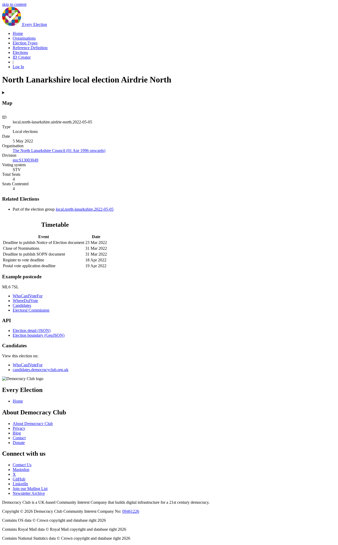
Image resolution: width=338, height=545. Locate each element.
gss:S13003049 (25, 160)
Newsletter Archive (29, 493)
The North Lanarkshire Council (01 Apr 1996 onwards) (59, 150)
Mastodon (21, 469)
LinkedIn (20, 484)
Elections (20, 52)
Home (18, 33)
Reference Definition (30, 47)
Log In (18, 66)
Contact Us (22, 465)
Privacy (19, 428)
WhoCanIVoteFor (28, 296)
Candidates (22, 305)
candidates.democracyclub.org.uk (40, 369)
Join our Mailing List (30, 488)
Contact (19, 438)
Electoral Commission (31, 310)
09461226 (130, 511)
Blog (17, 433)
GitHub (19, 479)
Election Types (25, 43)
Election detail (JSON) (31, 330)
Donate (19, 442)
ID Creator (22, 57)
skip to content (14, 4)
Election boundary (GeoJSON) (38, 335)
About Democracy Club (33, 423)
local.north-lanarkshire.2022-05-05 (85, 209)
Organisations (24, 38)
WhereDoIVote (25, 300)
